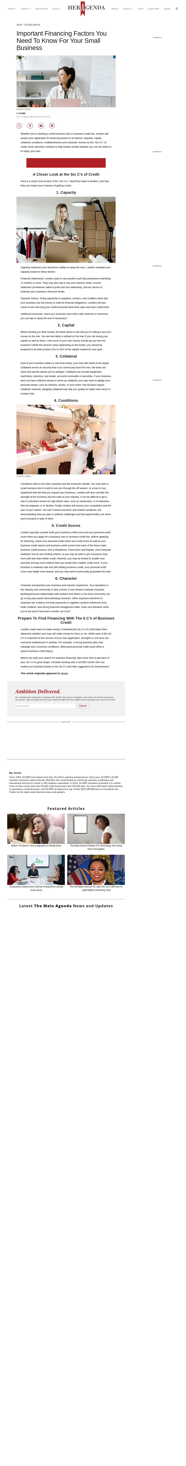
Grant (167, 8)
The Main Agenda (32, 24)
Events (56, 8)
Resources (42, 8)
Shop (140, 8)
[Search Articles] (176, 9)
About (115, 8)
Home (19, 24)
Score (22, 113)
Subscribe (153, 8)
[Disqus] (66, 1211)
